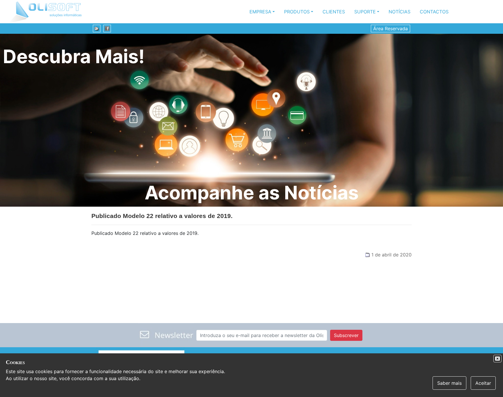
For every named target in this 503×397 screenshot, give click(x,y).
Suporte (365, 12)
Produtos (297, 12)
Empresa (260, 12)
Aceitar (483, 383)
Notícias (399, 12)
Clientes (334, 12)
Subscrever (346, 335)
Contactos (434, 12)
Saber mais (449, 383)
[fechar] (497, 358)
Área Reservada (390, 28)
